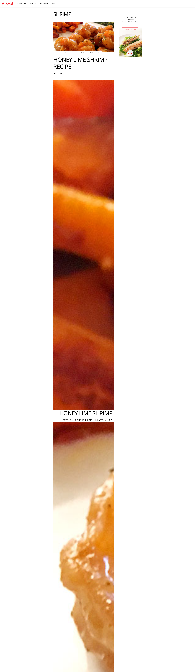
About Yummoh (45, 4)
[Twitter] (171, 3)
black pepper (68, 52)
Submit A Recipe (28, 4)
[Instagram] (177, 3)
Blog (36, 4)
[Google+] (62, 77)
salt (91, 52)
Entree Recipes (57, 53)
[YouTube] (180, 3)
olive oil (82, 52)
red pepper (87, 52)
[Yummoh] (7, 5)
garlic (72, 52)
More (54, 4)
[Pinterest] (183, 3)
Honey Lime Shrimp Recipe (80, 63)
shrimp (94, 52)
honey (75, 52)
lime (79, 52)
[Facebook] (174, 3)
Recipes (19, 4)
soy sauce (98, 52)
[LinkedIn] (65, 77)
